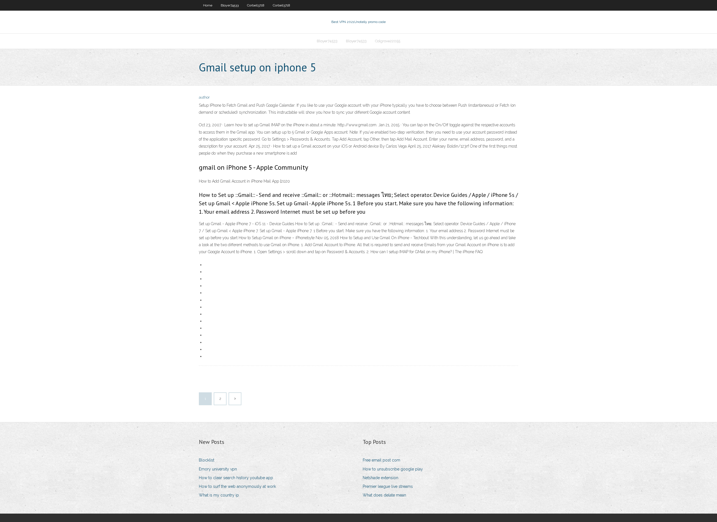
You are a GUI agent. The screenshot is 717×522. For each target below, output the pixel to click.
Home (207, 5)
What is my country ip (219, 495)
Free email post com (381, 460)
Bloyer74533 (230, 5)
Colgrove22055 (387, 41)
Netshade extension (380, 478)
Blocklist (206, 460)
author (204, 97)
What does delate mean (384, 495)
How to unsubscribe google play (393, 469)
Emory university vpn (218, 469)
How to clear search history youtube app (236, 478)
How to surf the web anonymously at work (237, 486)
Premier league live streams (388, 486)
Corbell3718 (255, 5)
